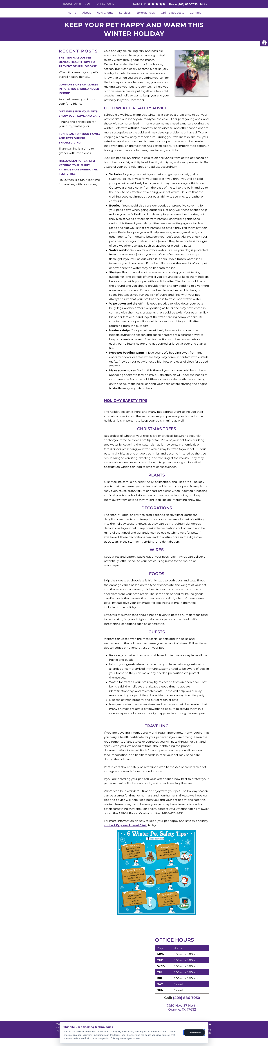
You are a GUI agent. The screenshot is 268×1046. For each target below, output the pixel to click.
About (86, 12)
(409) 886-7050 (188, 4)
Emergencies (145, 12)
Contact (195, 12)
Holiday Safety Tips (125, 400)
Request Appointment (77, 3)
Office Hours (105, 3)
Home (71, 12)
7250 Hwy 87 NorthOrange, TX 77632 (182, 1007)
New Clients (104, 12)
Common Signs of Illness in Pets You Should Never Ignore (79, 89)
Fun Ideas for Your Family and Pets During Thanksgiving (79, 138)
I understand (194, 1032)
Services (125, 12)
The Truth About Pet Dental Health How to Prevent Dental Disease (78, 62)
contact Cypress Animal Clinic (125, 825)
